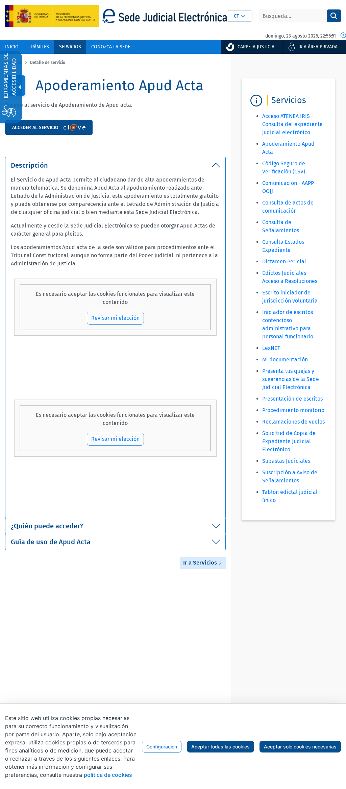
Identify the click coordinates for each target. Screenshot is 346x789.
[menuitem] (12, 47)
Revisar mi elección (115, 318)
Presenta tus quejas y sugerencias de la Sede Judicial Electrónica (290, 379)
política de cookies (108, 774)
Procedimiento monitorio (293, 410)
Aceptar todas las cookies (220, 746)
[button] (239, 16)
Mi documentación (285, 359)
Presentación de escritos (292, 399)
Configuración (161, 746)
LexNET (271, 348)
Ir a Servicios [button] (200, 562)
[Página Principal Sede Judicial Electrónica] (164, 16)
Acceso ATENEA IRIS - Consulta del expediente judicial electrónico (292, 124)
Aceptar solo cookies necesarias (300, 746)
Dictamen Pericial (284, 261)
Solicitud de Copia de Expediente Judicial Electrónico (289, 441)
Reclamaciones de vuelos (293, 422)
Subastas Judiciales (286, 461)
